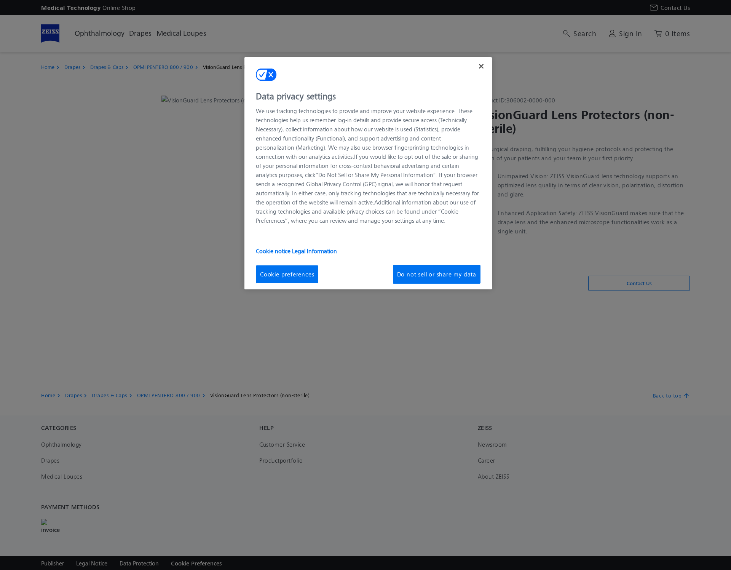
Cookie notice (274, 251)
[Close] (481, 66)
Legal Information (314, 251)
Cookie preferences (287, 274)
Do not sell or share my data (436, 274)
